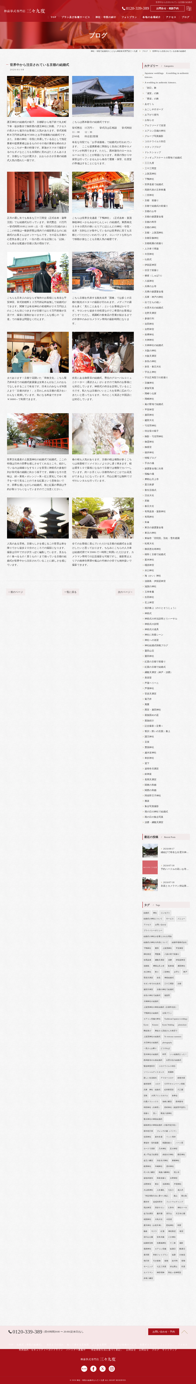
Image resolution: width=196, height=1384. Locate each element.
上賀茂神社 (150, 173)
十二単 (173, 1243)
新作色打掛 (148, 1131)
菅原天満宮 (150, 693)
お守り (177, 972)
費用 (157, 948)
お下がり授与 (152, 115)
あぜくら (149, 104)
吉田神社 (149, 324)
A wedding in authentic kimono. (160, 82)
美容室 (148, 677)
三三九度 (149, 163)
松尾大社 (149, 543)
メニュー (181, 919)
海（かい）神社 (153, 576)
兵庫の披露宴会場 (154, 291)
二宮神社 (149, 195)
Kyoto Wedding (168, 1025)
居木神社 (170, 1166)
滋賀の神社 (150, 586)
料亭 (164, 1054)
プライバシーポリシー (153, 930)
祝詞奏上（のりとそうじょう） (161, 608)
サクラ (154, 1231)
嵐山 (175, 1196)
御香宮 (148, 447)
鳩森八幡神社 (164, 1172)
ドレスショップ (153, 152)
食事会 (175, 1096)
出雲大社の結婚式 (154, 307)
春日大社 (149, 506)
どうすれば (165, 1048)
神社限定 (172, 1231)
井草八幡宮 (148, 1278)
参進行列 (149, 318)
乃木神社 (162, 1149)
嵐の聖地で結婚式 (154, 404)
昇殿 (147, 501)
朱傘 (147, 522)
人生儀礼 (160, 1190)
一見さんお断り (150, 1048)
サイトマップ (169, 1350)
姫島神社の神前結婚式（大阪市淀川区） (160, 1125)
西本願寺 (179, 1101)
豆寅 (147, 742)
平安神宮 (149, 409)
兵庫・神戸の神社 (154, 297)
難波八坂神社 (166, 1113)
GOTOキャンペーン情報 (174, 1084)
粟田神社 (149, 656)
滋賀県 (167, 995)
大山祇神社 (148, 1190)
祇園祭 (171, 1072)
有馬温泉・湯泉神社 (155, 511)
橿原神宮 (149, 565)
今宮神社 (149, 254)
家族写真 (149, 388)
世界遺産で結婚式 (154, 184)
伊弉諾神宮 (150, 265)
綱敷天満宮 (159, 960)
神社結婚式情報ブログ (156, 645)
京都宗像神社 (152, 238)
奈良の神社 (150, 361)
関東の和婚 (150, 785)
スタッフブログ (153, 147)
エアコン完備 (160, 1249)
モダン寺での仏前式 (152, 984)
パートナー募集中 (76, 1350)
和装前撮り (161, 1178)
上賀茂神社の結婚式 (152, 1037)
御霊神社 (149, 442)
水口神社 (149, 570)
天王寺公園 (180, 1213)
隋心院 (184, 1196)
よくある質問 (99, 1345)
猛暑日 (173, 1249)
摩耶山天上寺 (152, 479)
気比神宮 (147, 1207)
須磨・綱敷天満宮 (154, 822)
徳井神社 (149, 452)
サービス (170, 919)
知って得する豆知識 (78, 1345)
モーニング (148, 1266)
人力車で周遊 (152, 248)
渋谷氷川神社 (162, 1160)
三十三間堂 (150, 168)
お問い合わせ (160, 925)
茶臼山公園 (148, 1237)
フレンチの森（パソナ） (167, 1131)
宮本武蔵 (160, 1237)
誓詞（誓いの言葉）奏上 (157, 731)
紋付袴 (175, 1261)
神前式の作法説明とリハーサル (161, 618)
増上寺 (176, 1172)
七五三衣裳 (161, 1266)
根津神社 (147, 1166)
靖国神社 (147, 1219)
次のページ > (125, 592)
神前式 (148, 613)
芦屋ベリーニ (152, 683)
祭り (157, 972)
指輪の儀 (149, 474)
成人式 (180, 1190)
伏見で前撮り (152, 270)
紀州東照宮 (169, 1090)
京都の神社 (150, 227)
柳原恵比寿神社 (153, 549)
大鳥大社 (158, 1219)
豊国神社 (149, 747)
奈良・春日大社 (153, 366)
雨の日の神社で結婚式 (156, 811)
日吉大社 (149, 495)
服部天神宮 (148, 989)
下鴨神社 (149, 179)
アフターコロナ (167, 1078)
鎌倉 (145, 1231)
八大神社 (172, 1237)
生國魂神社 (161, 1243)
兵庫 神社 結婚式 (152, 1090)
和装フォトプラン (160, 1255)
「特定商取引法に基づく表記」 (157, 1196)
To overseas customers (172, 1037)
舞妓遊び (147, 1031)
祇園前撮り (167, 1143)
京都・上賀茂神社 (154, 232)
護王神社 (149, 736)
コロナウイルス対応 (155, 141)
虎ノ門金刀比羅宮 (151, 1154)
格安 (181, 1231)
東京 (157, 1184)
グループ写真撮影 (154, 136)
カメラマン (148, 1272)
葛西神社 (147, 1249)
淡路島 (146, 966)
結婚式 (146, 913)
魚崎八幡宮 (167, 1101)
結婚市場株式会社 (179, 942)
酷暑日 (182, 1249)
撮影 (181, 1243)
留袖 (183, 1261)
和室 (179, 1225)
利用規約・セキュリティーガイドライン (41, 1350)
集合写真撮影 (152, 806)
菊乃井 (148, 699)
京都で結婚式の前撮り (156, 206)
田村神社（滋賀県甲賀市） (175, 1107)
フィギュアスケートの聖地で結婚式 (163, 157)
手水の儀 (149, 463)
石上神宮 (149, 602)
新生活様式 (150, 490)
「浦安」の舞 (152, 93)
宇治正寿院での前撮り (156, 377)
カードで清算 (149, 1149)
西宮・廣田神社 (153, 709)
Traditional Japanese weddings (175, 1019)
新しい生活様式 (150, 1078)
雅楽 (147, 801)
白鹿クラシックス (151, 1101)
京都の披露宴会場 (154, 216)
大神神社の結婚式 (154, 345)
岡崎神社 (149, 399)
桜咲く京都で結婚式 (155, 554)
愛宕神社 (181, 1154)
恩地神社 (170, 1225)
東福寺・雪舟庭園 (151, 1143)
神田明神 (160, 1272)
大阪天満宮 (150, 356)
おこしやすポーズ (154, 109)
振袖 (166, 1261)
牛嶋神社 (158, 1166)
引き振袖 (157, 1261)
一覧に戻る (70, 592)
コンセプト (165, 913)
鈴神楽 (148, 774)
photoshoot (182, 1025)
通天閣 (146, 1255)
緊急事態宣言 (149, 1066)
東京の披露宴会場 (154, 527)
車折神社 (149, 758)
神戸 (185, 972)
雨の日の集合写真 (154, 817)
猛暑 (174, 1255)
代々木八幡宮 (149, 1172)
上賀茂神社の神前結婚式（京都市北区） (160, 1007)
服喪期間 (147, 1084)
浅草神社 (166, 1184)
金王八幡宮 (148, 1160)
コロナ (158, 1084)
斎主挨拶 (149, 484)
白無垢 (182, 1255)
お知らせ (149, 120)
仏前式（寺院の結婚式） (30, 1345)
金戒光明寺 (157, 1202)
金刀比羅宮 (148, 1213)
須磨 (170, 960)
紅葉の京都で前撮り (155, 661)
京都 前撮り (152, 200)
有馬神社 (149, 517)
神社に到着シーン (154, 634)
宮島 (145, 1096)
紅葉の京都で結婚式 (155, 667)
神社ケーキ (182, 1207)
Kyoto (146, 1025)
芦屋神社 (149, 688)
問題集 (158, 954)
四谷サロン (159, 1207)
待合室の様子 (152, 431)
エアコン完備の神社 (155, 131)
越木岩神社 (150, 752)
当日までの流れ (55, 1345)
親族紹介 (149, 720)
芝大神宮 (173, 1149)
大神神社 (149, 340)
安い (155, 1113)
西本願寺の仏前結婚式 (153, 1060)
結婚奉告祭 (148, 1243)
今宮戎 (169, 1219)
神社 (155, 913)
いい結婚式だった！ (178, 1054)
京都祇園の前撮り (154, 243)
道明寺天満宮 (152, 768)
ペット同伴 (171, 1137)
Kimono (155, 1025)
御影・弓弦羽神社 (154, 436)
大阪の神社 (150, 350)
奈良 (158, 978)
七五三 (171, 1190)
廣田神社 (149, 415)
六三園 (180, 1090)
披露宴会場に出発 (154, 468)
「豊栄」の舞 (152, 98)
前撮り (146, 1113)
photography (167, 1043)
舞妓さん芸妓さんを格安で (166, 1031)
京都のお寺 (150, 211)
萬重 (147, 704)
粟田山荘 (149, 651)
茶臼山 (169, 1213)
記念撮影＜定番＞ (154, 726)
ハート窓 (179, 1143)
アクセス (147, 925)
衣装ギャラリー (148, 1345)
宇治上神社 (150, 372)
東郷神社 (175, 1160)
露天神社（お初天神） (153, 1225)
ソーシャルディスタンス (154, 1072)
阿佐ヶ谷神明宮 (174, 1272)
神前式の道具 (152, 629)
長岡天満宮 (150, 779)
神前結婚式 (169, 978)
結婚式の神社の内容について (156, 942)
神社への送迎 (152, 640)
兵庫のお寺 (150, 286)
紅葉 (162, 1231)
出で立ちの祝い (153, 302)
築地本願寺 (148, 1178)
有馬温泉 (147, 960)
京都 (179, 984)
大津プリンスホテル (159, 1096)
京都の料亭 (150, 222)
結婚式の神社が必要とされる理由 (158, 936)
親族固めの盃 (152, 715)
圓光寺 (146, 1202)
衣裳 (183, 1266)
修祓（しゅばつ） (154, 275)
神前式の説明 (152, 624)
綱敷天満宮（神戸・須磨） (159, 672)
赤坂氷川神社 (168, 1154)
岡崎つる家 (150, 393)
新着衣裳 (181, 1078)
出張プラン (167, 1013)
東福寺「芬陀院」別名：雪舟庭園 (162, 538)
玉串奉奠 (149, 592)
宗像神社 (149, 383)
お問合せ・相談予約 (167, 8)
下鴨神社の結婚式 (151, 1013)
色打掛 (146, 1261)
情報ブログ (150, 458)
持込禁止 (173, 1266)
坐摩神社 (149, 334)
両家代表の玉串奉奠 (155, 190)
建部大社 (149, 420)
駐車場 (171, 966)
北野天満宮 (150, 313)
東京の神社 (150, 533)
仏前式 (148, 259)
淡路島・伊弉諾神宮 (155, 581)
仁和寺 (171, 1207)
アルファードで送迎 (155, 125)
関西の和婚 (150, 790)
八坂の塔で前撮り (171, 954)
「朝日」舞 (150, 88)
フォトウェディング (174, 1202)
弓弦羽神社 (150, 425)
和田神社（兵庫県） (152, 1107)
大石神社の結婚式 (151, 1043)
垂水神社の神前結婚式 (153, 1119)
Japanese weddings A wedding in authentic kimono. (167, 75)
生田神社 (149, 597)
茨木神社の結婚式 (151, 1054)
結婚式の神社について (153, 919)
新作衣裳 (158, 1137)
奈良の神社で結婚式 (152, 995)
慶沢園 (159, 1213)
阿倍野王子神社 (153, 795)
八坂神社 (149, 281)
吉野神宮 (149, 329)
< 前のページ (15, 592)
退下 (147, 763)
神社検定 (147, 954)
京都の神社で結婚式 (165, 989)
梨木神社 (149, 559)
